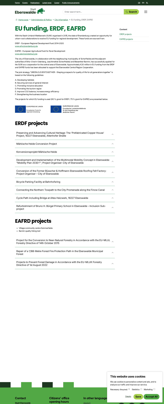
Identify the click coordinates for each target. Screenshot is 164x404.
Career (56, 3)
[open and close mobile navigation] (146, 11)
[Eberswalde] (30, 11)
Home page (23, 20)
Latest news (46, 3)
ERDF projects (126, 34)
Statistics (136, 389)
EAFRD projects (126, 39)
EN (143, 3)
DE (139, 3)
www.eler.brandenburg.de (26, 54)
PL (147, 3)
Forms (17, 3)
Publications (34, 3)
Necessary (119, 389)
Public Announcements (70, 3)
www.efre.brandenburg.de (26, 46)
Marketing (148, 389)
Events (24, 3)
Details (128, 396)
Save (138, 396)
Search (133, 11)
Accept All (152, 396)
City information (61, 20)
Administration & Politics (41, 20)
